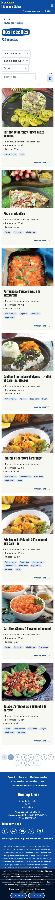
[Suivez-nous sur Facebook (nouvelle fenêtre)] (5, 831)
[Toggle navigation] (52, 6)
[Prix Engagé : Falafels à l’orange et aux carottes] (27, 515)
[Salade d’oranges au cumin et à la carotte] (27, 682)
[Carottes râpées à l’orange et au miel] (27, 604)
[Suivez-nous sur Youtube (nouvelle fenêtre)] (22, 831)
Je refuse (18, 895)
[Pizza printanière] (27, 189)
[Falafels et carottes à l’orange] (27, 433)
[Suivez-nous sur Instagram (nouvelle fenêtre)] (31, 831)
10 (30, 763)
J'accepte (36, 895)
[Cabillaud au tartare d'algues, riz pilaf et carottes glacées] (27, 352)
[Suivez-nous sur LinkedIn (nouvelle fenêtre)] (13, 831)
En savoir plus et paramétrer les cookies (27, 889)
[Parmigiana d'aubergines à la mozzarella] (27, 267)
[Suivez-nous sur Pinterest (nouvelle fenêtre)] (40, 831)
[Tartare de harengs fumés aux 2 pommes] (27, 107)
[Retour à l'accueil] (8, 3)
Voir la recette (42, 162)
